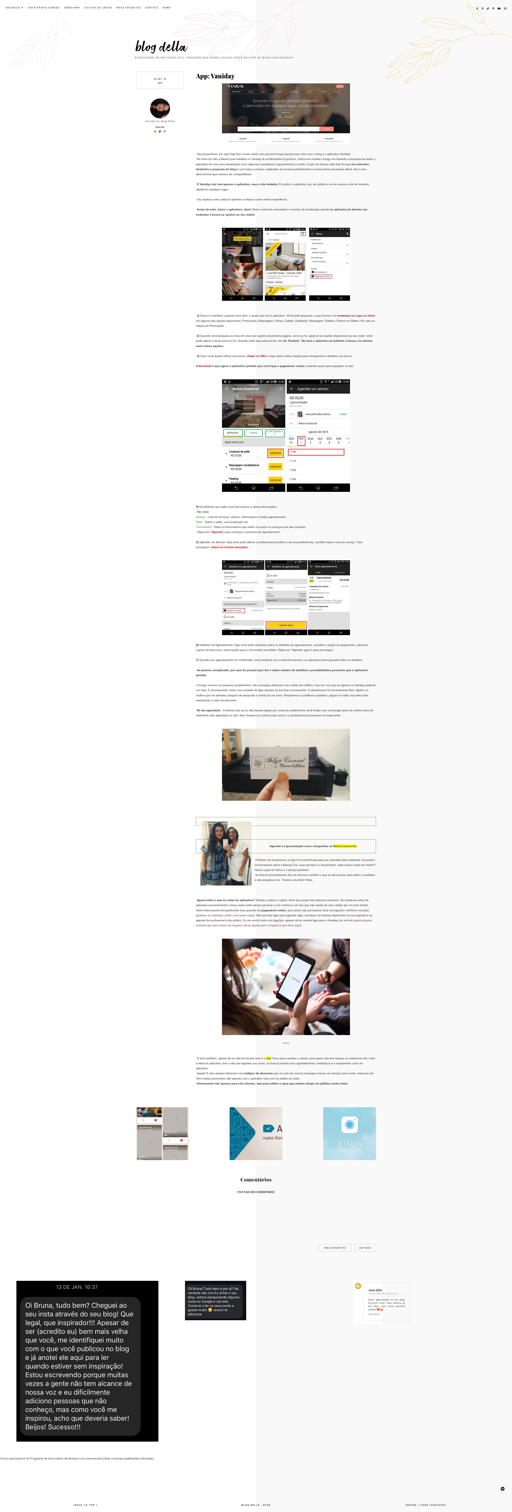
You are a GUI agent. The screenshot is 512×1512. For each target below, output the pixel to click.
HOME (167, 7)
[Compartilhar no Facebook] (155, 131)
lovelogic (437, 1505)
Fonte (286, 1043)
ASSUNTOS (13, 7)
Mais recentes (335, 1247)
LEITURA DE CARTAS (98, 7)
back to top (85, 1505)
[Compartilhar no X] (160, 131)
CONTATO (151, 7)
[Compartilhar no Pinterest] (165, 131)
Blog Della (161, 47)
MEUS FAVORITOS (129, 7)
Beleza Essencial (344, 846)
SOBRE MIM (72, 7)
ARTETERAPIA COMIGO (44, 7)
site (268, 1058)
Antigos (365, 1247)
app (160, 83)
